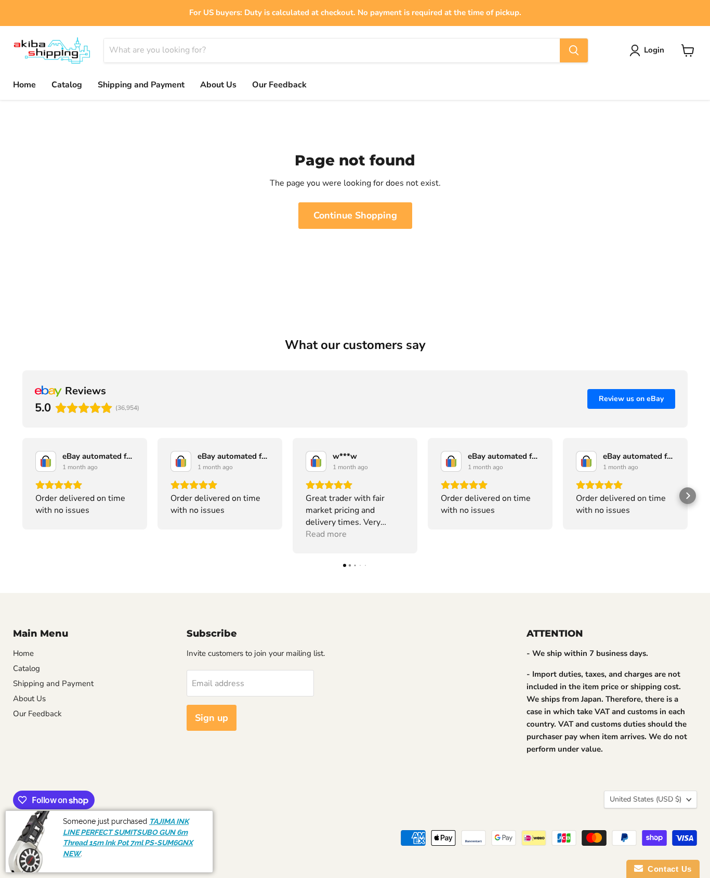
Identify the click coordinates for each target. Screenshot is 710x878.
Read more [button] (326, 534)
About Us (218, 85)
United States (645, 799)
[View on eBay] (45, 461)
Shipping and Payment (141, 85)
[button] (22, 495)
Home (24, 85)
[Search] (574, 50)
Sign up (211, 718)
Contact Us (667, 868)
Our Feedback (279, 85)
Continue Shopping (355, 215)
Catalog (66, 85)
